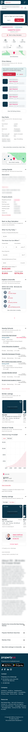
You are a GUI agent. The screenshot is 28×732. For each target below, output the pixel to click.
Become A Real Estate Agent (9, 692)
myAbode (13, 661)
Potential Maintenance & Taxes (9, 259)
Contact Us (4, 704)
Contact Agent (14, 544)
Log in (9, 20)
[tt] (2, 669)
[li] (8, 669)
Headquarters (18, 690)
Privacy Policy (5, 694)
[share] (25, 7)
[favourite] (22, 7)
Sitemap (21, 694)
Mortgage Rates (6, 707)
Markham (4, 8)
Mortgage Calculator (20, 706)
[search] (12, 2)
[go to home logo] (8, 657)
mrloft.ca (10, 690)
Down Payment (5, 251)
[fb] (5, 669)
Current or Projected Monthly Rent (10, 232)
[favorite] (20, 402)
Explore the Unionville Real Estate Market (13, 624)
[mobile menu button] (25, 2)
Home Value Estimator (7, 706)
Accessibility (22, 692)
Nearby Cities (6, 640)
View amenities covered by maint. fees (14, 147)
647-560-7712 (16, 538)
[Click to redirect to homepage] (2, 2)
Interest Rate (5, 243)
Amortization (17, 243)
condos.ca (4, 690)
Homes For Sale (16, 707)
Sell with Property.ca (17, 702)
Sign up (19, 20)
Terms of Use (13, 694)
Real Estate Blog (5, 702)
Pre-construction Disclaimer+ (14, 720)
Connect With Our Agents (15, 704)
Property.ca (4, 661)
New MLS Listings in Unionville (12, 647)
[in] (11, 669)
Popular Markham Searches (11, 633)
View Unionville (6, 485)
